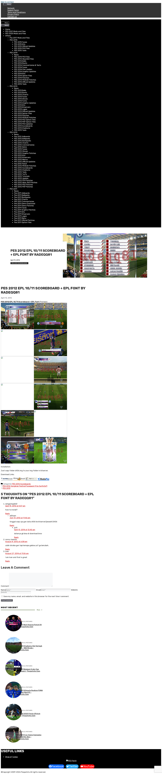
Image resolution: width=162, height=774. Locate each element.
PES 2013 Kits (19, 105)
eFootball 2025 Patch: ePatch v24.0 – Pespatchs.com (28, 715)
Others (8, 36)
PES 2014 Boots (20, 63)
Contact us (12, 17)
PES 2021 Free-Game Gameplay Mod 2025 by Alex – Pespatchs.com (28, 737)
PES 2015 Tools (20, 50)
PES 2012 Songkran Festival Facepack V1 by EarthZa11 (25, 486)
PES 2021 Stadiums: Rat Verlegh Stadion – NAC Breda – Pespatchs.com (29, 648)
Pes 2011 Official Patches (24, 220)
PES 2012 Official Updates (24, 162)
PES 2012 (13, 132)
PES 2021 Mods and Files (15, 31)
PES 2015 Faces (20, 42)
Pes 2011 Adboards (22, 193)
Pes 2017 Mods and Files (20, 38)
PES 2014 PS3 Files (22, 57)
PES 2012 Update (21, 178)
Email (38, 590)
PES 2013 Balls (20, 90)
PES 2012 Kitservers (22, 157)
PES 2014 (13, 53)
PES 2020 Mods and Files (15, 33)
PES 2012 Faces (20, 149)
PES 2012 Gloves (21, 151)
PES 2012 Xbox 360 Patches (25, 183)
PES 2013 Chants (21, 95)
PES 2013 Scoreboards (23, 126)
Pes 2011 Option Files (22, 222)
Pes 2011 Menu (20, 218)
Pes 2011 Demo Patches (24, 206)
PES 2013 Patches (21, 115)
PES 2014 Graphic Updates (25, 71)
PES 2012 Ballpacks (22, 139)
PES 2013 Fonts (20, 101)
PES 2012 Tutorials (22, 176)
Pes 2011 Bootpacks (22, 197)
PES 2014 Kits (19, 74)
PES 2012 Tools (20, 172)
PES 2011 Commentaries (24, 201)
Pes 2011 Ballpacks (22, 195)
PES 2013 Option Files (23, 113)
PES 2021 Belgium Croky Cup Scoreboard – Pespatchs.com (28, 670)
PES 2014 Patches (21, 78)
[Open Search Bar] (2, 20)
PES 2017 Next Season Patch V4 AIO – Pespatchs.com (29, 626)
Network (10, 8)
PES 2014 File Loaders (23, 69)
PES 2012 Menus (21, 159)
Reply (7, 514)
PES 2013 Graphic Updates (25, 103)
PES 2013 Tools (20, 130)
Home (7, 29)
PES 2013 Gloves (21, 99)
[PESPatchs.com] (71, 761)
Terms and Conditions (16, 12)
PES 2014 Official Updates (24, 82)
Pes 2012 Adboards (22, 136)
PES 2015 (13, 40)
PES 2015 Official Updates (24, 46)
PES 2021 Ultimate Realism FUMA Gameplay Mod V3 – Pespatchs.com (29, 692)
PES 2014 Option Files (23, 76)
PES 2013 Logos (20, 109)
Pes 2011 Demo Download (24, 204)
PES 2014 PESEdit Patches (25, 80)
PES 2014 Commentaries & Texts (27, 65)
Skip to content (7, 2)
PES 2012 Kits (19, 155)
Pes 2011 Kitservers (22, 214)
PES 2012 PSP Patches (23, 187)
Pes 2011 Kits (19, 212)
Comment (5, 586)
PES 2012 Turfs (20, 174)
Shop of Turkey (11, 757)
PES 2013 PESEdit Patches (25, 118)
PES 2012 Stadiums (22, 170)
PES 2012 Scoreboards (23, 168)
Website (74, 590)
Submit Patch (13, 10)
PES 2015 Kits (19, 44)
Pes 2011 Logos (20, 216)
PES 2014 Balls (20, 61)
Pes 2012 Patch (20, 164)
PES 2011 (13, 189)
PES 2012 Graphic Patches (25, 153)
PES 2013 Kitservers (22, 107)
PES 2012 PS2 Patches (23, 185)
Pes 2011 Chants (21, 199)
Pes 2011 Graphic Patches (24, 210)
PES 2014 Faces (20, 67)
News (16, 55)
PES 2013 (13, 86)
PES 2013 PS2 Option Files (25, 120)
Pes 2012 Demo (20, 147)
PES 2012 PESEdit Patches (25, 166)
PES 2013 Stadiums (22, 128)
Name (3, 590)
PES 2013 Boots (20, 92)
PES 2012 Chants (21, 143)
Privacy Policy (13, 14)
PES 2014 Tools (20, 84)
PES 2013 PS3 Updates (23, 124)
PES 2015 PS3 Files (22, 48)
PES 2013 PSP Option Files (25, 122)
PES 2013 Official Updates (24, 111)
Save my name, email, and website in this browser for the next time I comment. (36, 596)
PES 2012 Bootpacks (22, 141)
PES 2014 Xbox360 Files (24, 59)
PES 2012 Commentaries (24, 145)
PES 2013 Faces (20, 97)
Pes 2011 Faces (20, 208)
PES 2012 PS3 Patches (23, 180)
